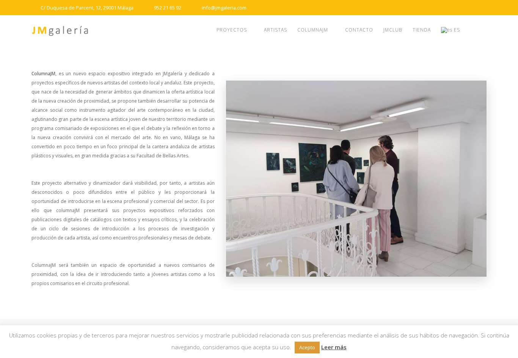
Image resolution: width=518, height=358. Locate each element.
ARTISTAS (275, 30)
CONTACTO (359, 30)
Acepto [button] (307, 347)
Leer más (334, 347)
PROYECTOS (232, 30)
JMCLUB (392, 30)
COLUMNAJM (312, 30)
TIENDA (422, 30)
